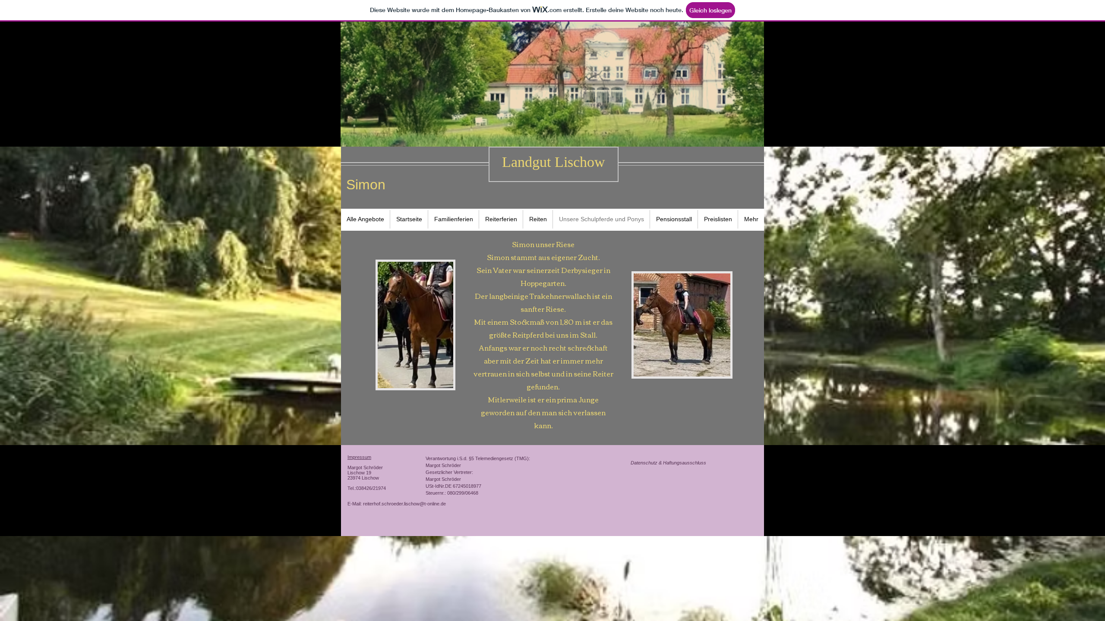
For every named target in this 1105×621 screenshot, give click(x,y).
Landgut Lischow (553, 162)
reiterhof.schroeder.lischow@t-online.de (404, 503)
